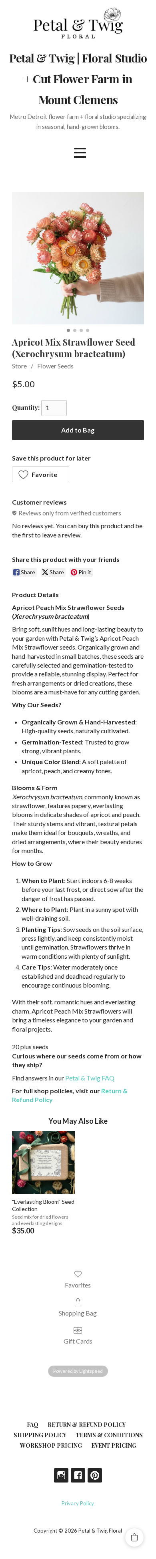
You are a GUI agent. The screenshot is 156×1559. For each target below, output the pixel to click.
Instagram (61, 1475)
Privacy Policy (78, 1503)
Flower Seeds (55, 366)
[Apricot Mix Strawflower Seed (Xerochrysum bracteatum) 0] (78, 258)
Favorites (78, 1285)
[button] (40, 474)
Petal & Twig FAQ (89, 1078)
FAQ (32, 1424)
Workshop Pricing (51, 1445)
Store (19, 366)
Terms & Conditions (109, 1435)
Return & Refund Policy (87, 1424)
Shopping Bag (78, 1313)
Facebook (78, 1475)
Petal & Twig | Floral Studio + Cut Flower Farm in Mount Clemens (78, 78)
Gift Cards (78, 1341)
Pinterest (95, 1475)
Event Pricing (113, 1445)
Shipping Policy (40, 1435)
